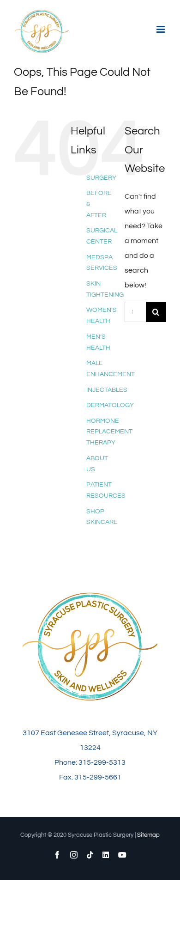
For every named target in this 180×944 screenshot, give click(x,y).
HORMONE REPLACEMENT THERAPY (109, 432)
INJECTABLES (106, 390)
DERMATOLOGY (110, 405)
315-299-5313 (102, 762)
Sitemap (148, 835)
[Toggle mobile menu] (161, 29)
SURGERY (101, 178)
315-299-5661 (97, 777)
